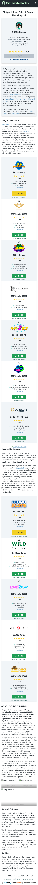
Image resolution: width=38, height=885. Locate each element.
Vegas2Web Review (19, 359)
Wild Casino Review (19, 577)
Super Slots (15, 113)
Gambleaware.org (9, 879)
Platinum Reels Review (19, 318)
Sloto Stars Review (19, 400)
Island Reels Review (19, 279)
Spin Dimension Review (19, 197)
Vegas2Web (26, 131)
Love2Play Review (19, 618)
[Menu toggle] (35, 3)
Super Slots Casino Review (19, 536)
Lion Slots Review (19, 441)
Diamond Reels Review (19, 238)
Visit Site (19, 193)
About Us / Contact (28, 879)
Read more (20, 187)
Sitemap (18, 879)
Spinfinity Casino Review (19, 659)
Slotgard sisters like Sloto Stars (15, 99)
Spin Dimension (15, 94)
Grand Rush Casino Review (19, 700)
